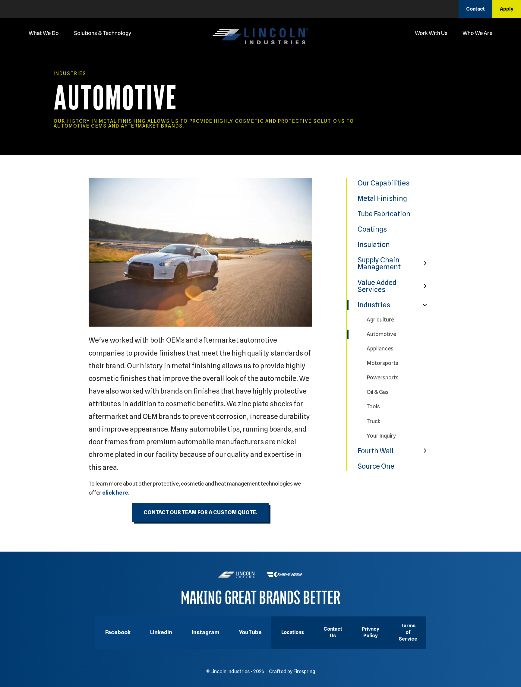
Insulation (374, 244)
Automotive (381, 334)
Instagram (205, 632)
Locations (292, 632)
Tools (373, 406)
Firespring (304, 671)
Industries (374, 305)
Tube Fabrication (384, 214)
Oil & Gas (378, 392)
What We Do (44, 33)
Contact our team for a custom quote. (200, 512)
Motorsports (382, 363)
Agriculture (380, 319)
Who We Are (477, 33)
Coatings (372, 229)
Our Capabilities (383, 183)
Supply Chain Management (379, 263)
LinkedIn (161, 632)
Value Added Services (377, 285)
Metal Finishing (382, 198)
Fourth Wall (375, 451)
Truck (373, 421)
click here (115, 492)
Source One (376, 466)
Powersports (383, 377)
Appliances (380, 348)
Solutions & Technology (102, 33)
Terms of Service (408, 632)
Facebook (118, 632)
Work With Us (431, 33)
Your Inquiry (381, 435)
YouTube (250, 632)
